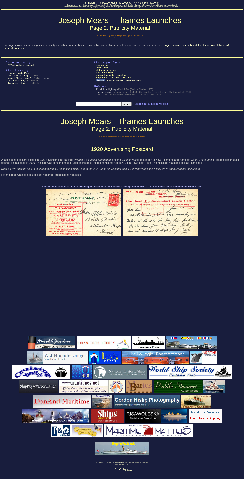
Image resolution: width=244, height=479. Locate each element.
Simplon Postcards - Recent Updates (113, 77)
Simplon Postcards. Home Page (111, 75)
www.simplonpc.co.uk (86, 5)
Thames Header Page (18, 73)
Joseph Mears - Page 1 (19, 75)
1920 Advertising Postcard (21, 65)
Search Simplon (127, 5)
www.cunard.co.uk (170, 5)
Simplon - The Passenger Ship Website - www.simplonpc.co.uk (122, 2)
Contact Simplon (157, 5)
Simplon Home (72, 5)
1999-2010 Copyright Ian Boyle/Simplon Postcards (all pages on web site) (122, 462)
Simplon (101, 5)
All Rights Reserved (122, 464)
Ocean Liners (102, 67)
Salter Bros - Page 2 (18, 83)
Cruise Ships (102, 65)
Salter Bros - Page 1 (18, 80)
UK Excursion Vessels (106, 70)
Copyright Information (142, 5)
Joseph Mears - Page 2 (19, 78)
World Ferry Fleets (104, 72)
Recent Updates (115, 5)
